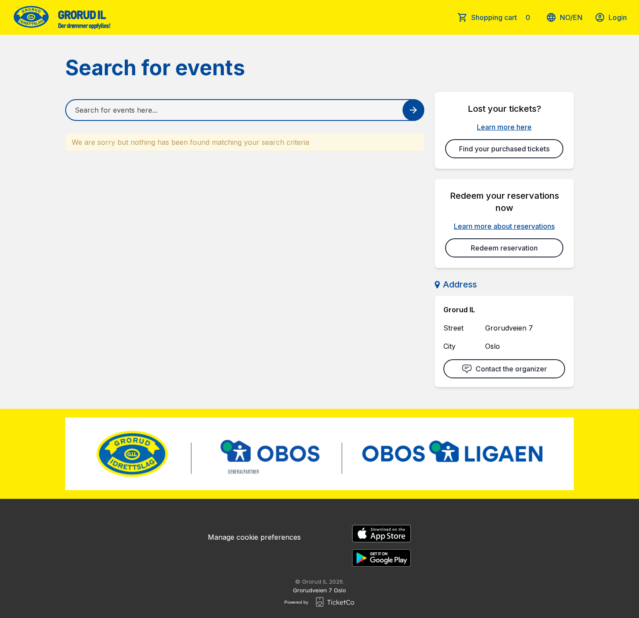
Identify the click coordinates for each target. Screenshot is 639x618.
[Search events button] (413, 110)
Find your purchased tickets (504, 148)
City (449, 346)
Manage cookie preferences (254, 537)
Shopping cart (500, 17)
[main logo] (61, 17)
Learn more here (504, 127)
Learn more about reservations (504, 226)
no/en (571, 17)
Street (453, 328)
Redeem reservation (504, 248)
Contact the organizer (511, 368)
